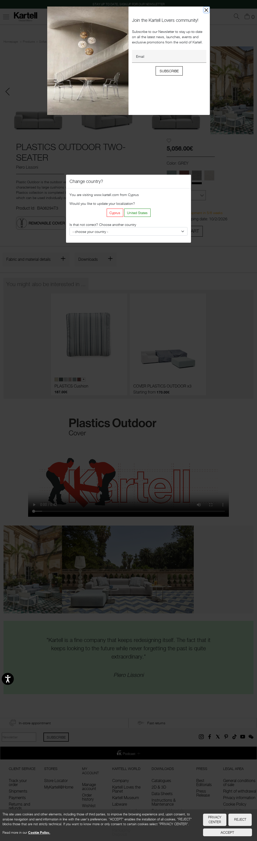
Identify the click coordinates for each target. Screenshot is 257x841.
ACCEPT (227, 832)
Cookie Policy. (39, 832)
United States (137, 213)
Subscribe (169, 71)
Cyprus (114, 213)
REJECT (240, 819)
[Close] (206, 10)
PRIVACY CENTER (214, 819)
